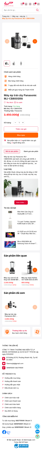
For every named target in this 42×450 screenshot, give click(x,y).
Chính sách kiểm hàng (13, 408)
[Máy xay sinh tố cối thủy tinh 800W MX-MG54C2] (12, 267)
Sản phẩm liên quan (15, 255)
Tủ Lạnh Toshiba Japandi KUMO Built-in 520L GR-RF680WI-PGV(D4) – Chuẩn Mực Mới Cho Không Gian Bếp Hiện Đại (27, 223)
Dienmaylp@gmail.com (14, 363)
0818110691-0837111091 (14, 368)
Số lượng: (7, 123)
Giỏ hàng (34, 4)
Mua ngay (21, 135)
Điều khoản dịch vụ (12, 388)
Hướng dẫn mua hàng (12, 378)
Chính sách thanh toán (13, 401)
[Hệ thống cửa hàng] (26, 4)
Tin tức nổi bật (10, 208)
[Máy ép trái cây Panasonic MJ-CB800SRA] (12, 304)
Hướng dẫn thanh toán (13, 381)
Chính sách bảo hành (12, 404)
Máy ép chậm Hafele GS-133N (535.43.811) (30, 279)
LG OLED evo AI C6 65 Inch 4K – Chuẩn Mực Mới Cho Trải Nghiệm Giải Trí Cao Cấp (27, 233)
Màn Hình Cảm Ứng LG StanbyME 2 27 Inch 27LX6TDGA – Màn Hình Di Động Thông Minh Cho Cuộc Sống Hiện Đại (27, 213)
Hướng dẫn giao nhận (12, 385)
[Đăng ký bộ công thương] (21, 446)
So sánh (19, 102)
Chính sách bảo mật (12, 398)
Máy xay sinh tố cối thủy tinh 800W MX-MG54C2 (11, 279)
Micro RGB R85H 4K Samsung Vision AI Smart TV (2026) (27, 243)
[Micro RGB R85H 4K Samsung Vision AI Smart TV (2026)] (10, 244)
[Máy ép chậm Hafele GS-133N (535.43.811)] (30, 267)
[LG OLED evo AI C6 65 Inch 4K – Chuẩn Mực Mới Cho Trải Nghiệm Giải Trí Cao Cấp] (10, 234)
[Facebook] (4, 432)
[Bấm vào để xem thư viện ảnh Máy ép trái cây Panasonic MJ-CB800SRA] (21, 41)
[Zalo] (9, 432)
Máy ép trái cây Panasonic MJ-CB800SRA (10, 315)
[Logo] (8, 4)
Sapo (26, 442)
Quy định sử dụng (11, 411)
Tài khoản (30, 4)
